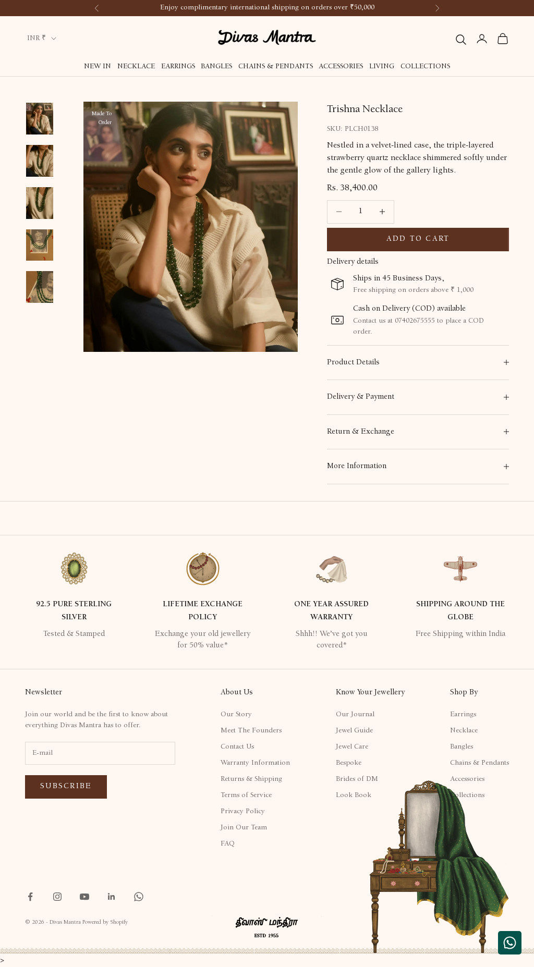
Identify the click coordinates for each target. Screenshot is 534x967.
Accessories (341, 66)
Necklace (136, 66)
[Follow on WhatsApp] (139, 896)
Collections (425, 66)
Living (381, 66)
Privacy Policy (243, 811)
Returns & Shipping (251, 779)
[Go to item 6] (39, 287)
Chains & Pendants (275, 66)
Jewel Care (352, 747)
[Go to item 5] (39, 245)
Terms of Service (246, 795)
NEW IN (97, 66)
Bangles (216, 66)
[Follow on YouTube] (84, 896)
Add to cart (418, 239)
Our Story (236, 714)
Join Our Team (244, 827)
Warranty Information (255, 763)
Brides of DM (357, 779)
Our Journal (355, 714)
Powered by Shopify (105, 922)
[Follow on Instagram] (57, 896)
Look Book (353, 795)
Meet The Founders (251, 731)
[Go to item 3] (39, 161)
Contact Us (237, 747)
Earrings (178, 66)
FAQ (228, 844)
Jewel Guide (354, 731)
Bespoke (348, 763)
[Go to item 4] (39, 203)
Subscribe (66, 786)
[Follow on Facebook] (30, 896)
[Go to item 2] (39, 119)
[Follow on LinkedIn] (111, 896)
